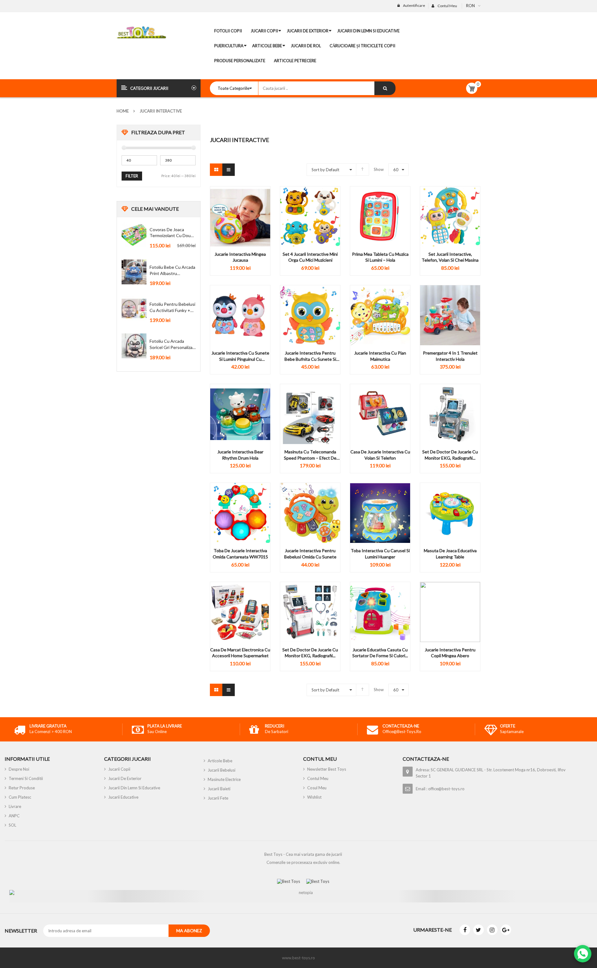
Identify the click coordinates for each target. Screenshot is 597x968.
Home (123, 110)
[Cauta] (385, 88)
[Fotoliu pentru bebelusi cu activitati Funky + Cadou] (134, 308)
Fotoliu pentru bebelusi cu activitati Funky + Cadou (172, 307)
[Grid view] (216, 169)
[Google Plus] (506, 929)
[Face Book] (465, 929)
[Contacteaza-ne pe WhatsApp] (582, 953)
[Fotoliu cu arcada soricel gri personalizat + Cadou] (134, 345)
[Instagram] (492, 929)
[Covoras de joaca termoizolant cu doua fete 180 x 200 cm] (134, 234)
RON (470, 5)
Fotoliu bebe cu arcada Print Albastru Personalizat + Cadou (172, 270)
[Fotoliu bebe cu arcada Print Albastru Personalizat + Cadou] (134, 271)
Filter (132, 175)
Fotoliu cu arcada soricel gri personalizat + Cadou (172, 344)
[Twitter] (478, 929)
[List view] (228, 169)
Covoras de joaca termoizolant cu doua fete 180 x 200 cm (171, 233)
